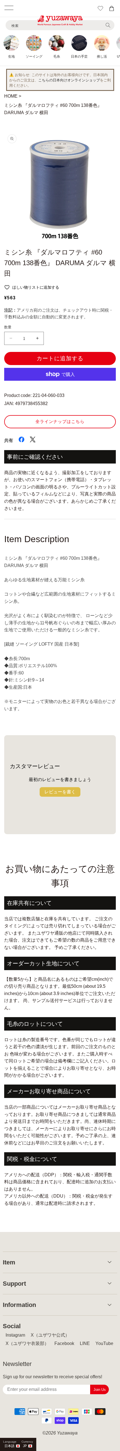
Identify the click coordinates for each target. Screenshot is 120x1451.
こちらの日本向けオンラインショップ (69, 80)
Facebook (64, 1343)
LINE (85, 1343)
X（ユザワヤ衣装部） (27, 1343)
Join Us (99, 1389)
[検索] (108, 25)
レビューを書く (60, 791)
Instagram (15, 1335)
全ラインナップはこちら (60, 421)
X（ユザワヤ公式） (50, 1335)
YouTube (104, 1343)
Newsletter (17, 1363)
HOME (11, 96)
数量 (8, 327)
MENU (9, 7)
